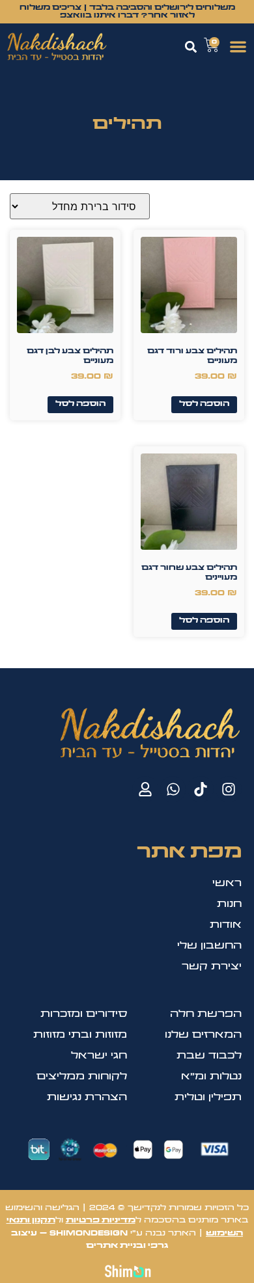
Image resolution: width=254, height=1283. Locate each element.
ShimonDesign (88, 1233)
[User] (145, 789)
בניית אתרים (114, 1245)
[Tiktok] (201, 789)
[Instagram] (229, 789)
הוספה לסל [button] (204, 404)
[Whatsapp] (173, 789)
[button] (238, 46)
